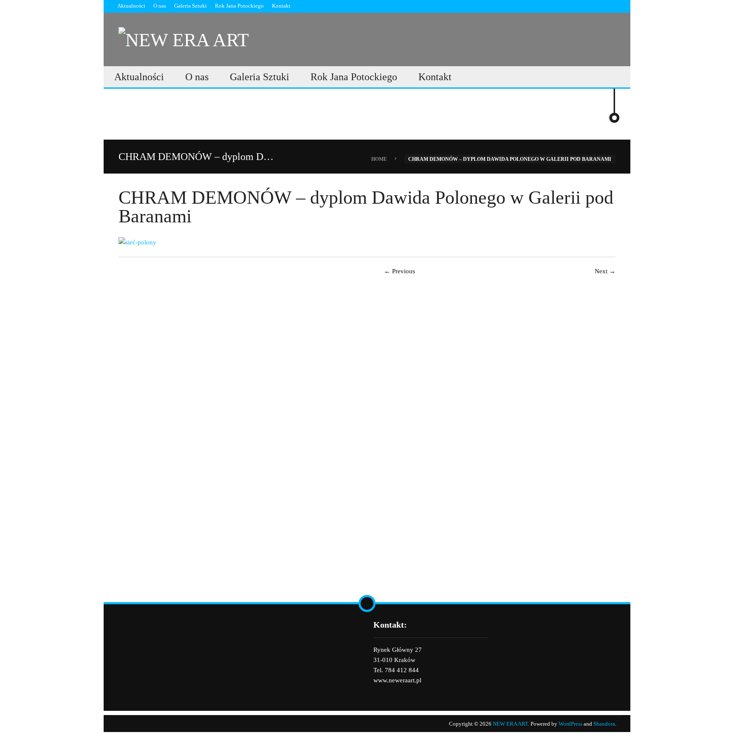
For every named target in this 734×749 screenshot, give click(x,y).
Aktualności (131, 6)
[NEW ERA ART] (184, 38)
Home (379, 159)
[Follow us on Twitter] (612, 6)
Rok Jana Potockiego (239, 6)
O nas (159, 6)
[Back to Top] (367, 603)
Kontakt (281, 6)
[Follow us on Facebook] (598, 6)
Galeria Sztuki (190, 6)
